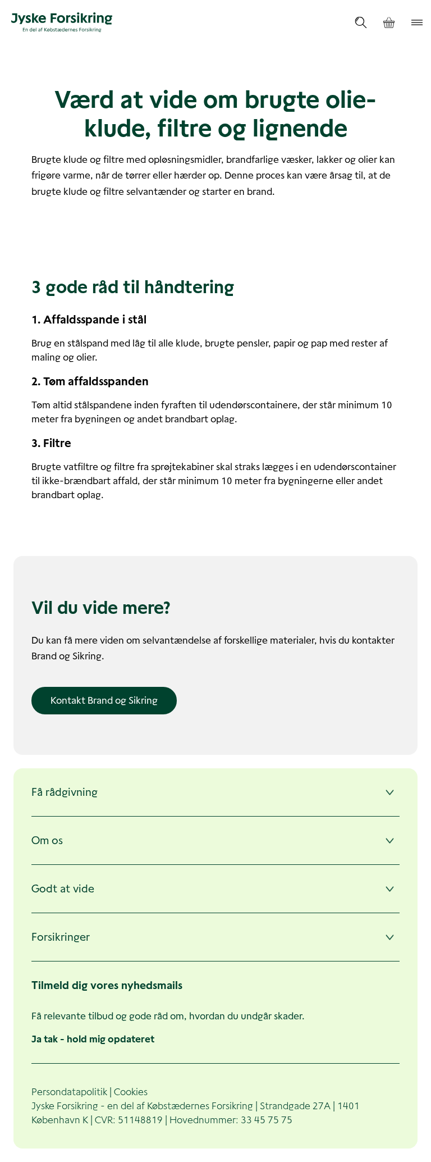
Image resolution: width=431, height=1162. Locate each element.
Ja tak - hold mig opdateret (92, 1039)
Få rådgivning (64, 792)
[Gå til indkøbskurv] (389, 23)
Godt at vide (62, 889)
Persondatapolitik (69, 1092)
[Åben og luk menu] (417, 22)
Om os (47, 840)
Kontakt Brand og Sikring (104, 700)
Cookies (131, 1092)
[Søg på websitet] (361, 22)
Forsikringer (60, 937)
